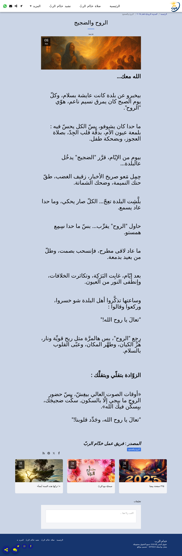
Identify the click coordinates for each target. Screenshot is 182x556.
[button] (21, 5)
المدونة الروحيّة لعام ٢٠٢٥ (147, 14)
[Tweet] (53, 453)
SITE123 (152, 547)
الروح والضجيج (134, 449)
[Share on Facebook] (59, 453)
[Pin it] (48, 453)
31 (124, 464)
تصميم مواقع (142, 547)
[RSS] (43, 453)
